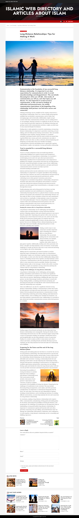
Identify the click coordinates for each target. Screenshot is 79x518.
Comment (22, 434)
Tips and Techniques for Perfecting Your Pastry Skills (55, 499)
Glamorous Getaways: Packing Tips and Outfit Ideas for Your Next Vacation (33, 508)
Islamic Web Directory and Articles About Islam (39, 10)
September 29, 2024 (43, 511)
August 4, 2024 (65, 511)
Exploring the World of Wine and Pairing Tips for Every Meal (11, 508)
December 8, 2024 (43, 501)
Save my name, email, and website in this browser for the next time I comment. (37, 466)
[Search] (64, 21)
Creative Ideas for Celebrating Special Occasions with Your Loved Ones (11, 482)
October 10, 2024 (21, 510)
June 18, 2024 (42, 485)
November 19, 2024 (65, 501)
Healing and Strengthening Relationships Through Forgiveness (33, 482)
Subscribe (70, 21)
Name (22, 451)
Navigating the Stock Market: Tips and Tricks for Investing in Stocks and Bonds (11, 499)
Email (22, 456)
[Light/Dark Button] (61, 21)
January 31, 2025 (20, 501)
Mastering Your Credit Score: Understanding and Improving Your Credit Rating (55, 508)
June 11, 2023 (23, 39)
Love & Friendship (23, 31)
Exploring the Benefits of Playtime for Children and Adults (33, 499)
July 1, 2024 (19, 485)
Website (22, 461)
